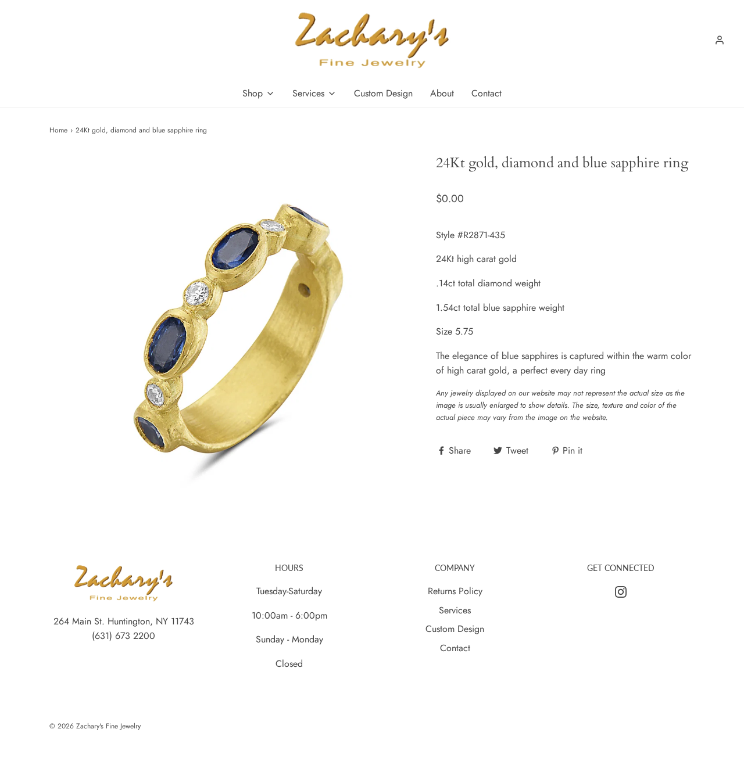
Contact (455, 648)
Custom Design (454, 628)
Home (58, 130)
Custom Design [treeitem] (383, 93)
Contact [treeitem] (486, 93)
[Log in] (720, 40)
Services (455, 610)
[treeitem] (258, 93)
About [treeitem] (442, 93)
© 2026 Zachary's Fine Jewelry (95, 726)
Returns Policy (455, 591)
